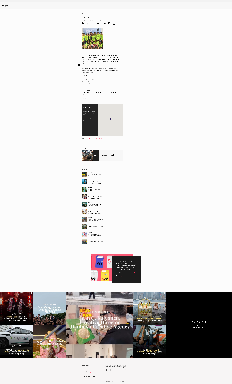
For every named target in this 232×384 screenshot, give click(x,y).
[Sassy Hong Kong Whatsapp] (202, 322)
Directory (146, 5)
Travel (99, 5)
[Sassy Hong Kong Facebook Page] (192, 322)
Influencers (140, 5)
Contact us (143, 364)
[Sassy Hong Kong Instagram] (197, 322)
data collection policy (87, 372)
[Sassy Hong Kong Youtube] (194, 322)
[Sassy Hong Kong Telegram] (205, 322)
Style (103, 5)
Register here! (85, 98)
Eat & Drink (94, 5)
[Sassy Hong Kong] (5, 5)
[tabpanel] (92, 174)
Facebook (100, 138)
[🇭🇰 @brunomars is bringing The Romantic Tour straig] (16, 308)
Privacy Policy (134, 373)
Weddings (134, 5)
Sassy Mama (143, 376)
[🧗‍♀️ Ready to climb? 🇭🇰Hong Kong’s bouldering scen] (149, 341)
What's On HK (87, 5)
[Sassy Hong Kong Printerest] (200, 322)
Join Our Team (143, 370)
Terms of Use (143, 373)
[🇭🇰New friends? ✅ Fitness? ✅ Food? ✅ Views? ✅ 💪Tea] (49, 308)
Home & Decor (122, 5)
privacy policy (129, 275)
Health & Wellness (114, 5)
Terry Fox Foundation (92, 138)
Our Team (142, 367)
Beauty (107, 5)
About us (132, 364)
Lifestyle (128, 5)
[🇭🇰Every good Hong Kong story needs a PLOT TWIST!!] (99, 325)
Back (83, 13)
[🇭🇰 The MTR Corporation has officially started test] (16, 341)
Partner (132, 370)
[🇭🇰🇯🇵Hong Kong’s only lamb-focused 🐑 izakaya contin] (49, 341)
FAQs (132, 367)
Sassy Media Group (134, 376)
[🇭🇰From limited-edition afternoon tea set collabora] (149, 308)
